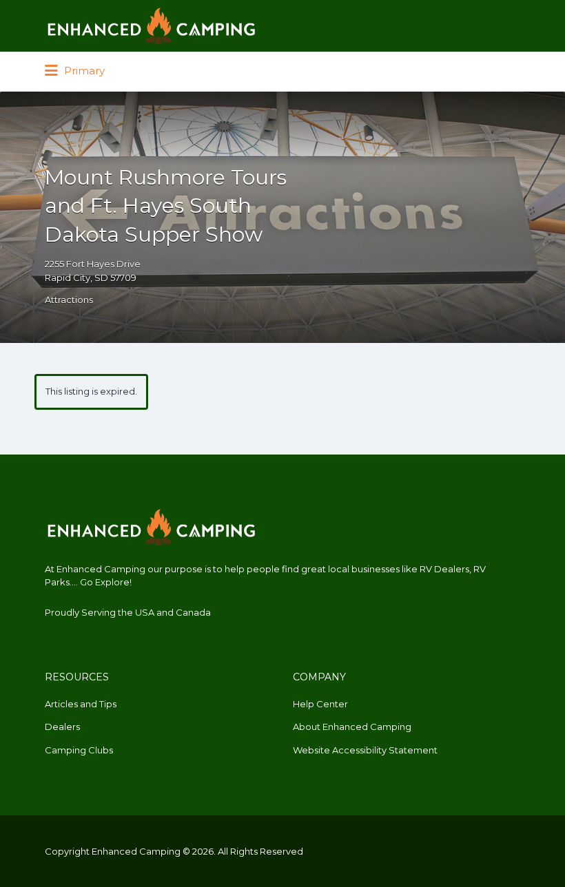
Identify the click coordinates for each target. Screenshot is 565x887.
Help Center (320, 703)
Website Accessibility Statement (365, 749)
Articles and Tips (80, 703)
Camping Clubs (79, 749)
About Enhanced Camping (352, 726)
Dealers (62, 726)
